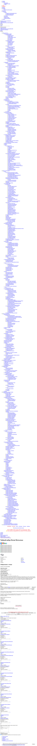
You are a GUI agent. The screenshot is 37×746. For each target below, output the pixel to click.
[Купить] (0, 630)
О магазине (4, 11)
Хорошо (33, 744)
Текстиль (24, 526)
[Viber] (3, 543)
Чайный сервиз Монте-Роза (4, 665)
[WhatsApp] (5, 543)
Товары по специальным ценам (11, 13)
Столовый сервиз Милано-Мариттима (6, 655)
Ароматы (28, 526)
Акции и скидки (5, 736)
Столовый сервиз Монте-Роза (5, 686)
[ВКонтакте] (1, 543)
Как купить (6, 16)
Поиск (1, 23)
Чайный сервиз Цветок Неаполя (5, 697)
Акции (5, 12)
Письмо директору (7, 18)
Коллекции (6, 2)
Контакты (4, 10)
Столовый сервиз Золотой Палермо (6, 676)
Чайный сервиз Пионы (4, 718)
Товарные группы (7, 3)
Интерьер (20, 526)
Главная (3, 1)
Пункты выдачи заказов (8, 9)
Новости (3, 738)
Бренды (3, 7)
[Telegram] (6, 543)
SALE (3, 5)
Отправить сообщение (4, 733)
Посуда (17, 526)
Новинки (3, 6)
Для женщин (23, 562)
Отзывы (3, 19)
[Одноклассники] (2, 543)
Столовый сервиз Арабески (4, 634)
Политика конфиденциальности (7, 740)
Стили (5, 4)
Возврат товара (6, 17)
